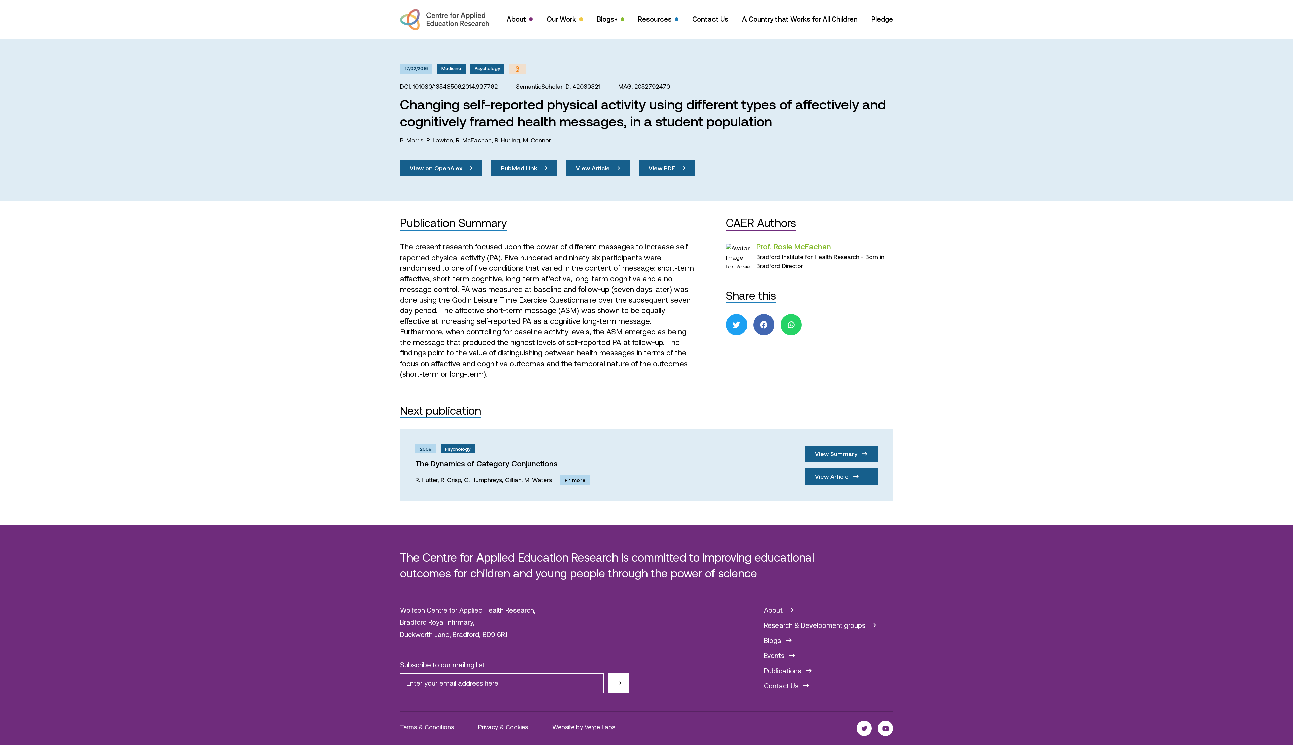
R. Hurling (507, 140)
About (516, 19)
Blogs (773, 640)
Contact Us (710, 19)
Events (775, 655)
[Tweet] (736, 324)
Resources (655, 19)
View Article (593, 168)
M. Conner (537, 140)
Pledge (882, 19)
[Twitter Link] (864, 728)
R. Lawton (439, 140)
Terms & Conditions (427, 727)
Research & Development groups (815, 625)
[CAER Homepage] (444, 19)
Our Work (561, 19)
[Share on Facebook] (763, 324)
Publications (783, 671)
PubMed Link (520, 168)
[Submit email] (618, 683)
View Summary (837, 454)
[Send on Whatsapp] (791, 324)
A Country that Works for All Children (800, 19)
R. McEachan (474, 140)
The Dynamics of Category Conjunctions (486, 463)
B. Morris (411, 140)
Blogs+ (607, 19)
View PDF (663, 168)
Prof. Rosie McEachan (793, 246)
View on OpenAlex (437, 168)
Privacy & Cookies (503, 727)
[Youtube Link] (885, 728)
